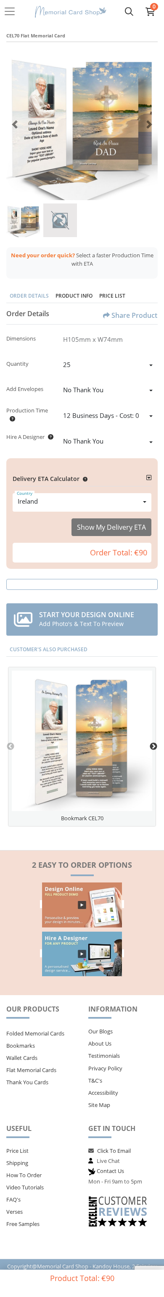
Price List (112, 295)
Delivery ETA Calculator (46, 479)
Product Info (74, 295)
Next (153, 746)
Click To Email (114, 1150)
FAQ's (13, 1199)
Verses (14, 1211)
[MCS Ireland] (70, 11)
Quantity (17, 363)
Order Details (29, 295)
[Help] (10, 419)
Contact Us (110, 1171)
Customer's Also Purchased (48, 649)
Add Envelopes (24, 389)
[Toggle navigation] (12, 11)
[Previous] (14, 124)
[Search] (129, 11)
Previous (10, 746)
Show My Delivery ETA (111, 527)
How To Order (24, 1175)
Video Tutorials (25, 1187)
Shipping (17, 1163)
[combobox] (108, 366)
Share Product (134, 315)
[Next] (149, 124)
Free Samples (23, 1224)
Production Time (27, 410)
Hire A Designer (25, 437)
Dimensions (21, 338)
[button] (83, 479)
